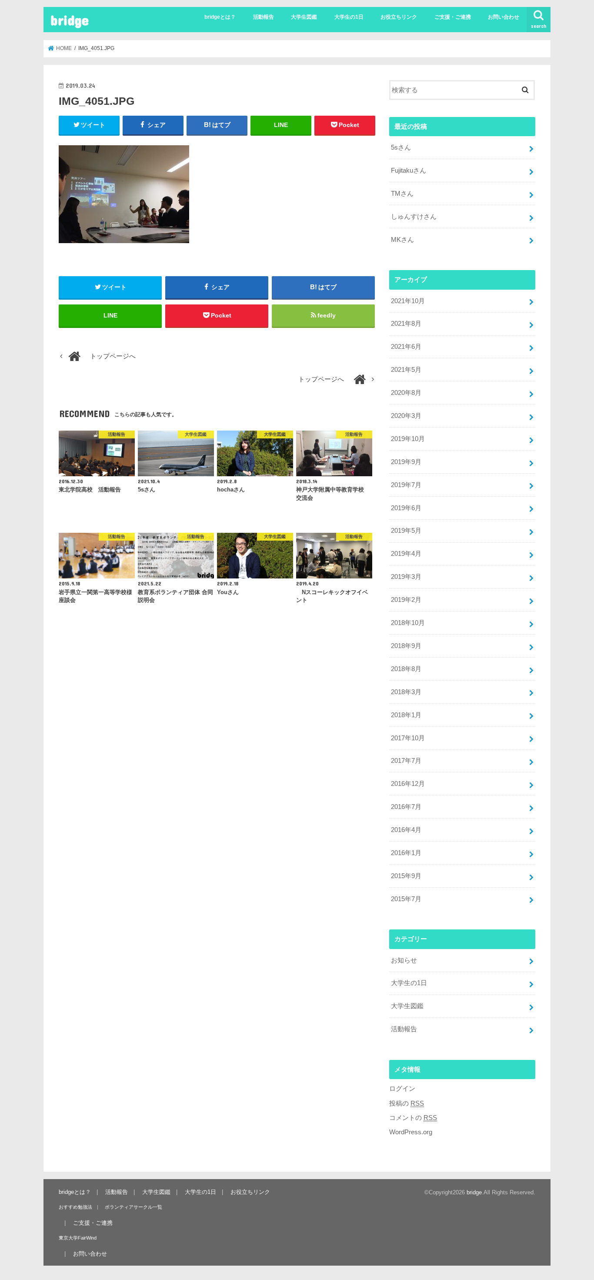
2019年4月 (406, 553)
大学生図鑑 (304, 17)
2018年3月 (406, 691)
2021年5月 (406, 369)
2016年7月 (406, 806)
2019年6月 (406, 508)
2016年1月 (406, 852)
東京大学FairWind (78, 1237)
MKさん (402, 239)
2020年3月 (406, 415)
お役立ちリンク (398, 17)
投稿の (406, 1103)
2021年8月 (406, 323)
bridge (69, 19)
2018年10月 (408, 622)
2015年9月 (406, 875)
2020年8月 (406, 392)
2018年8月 (406, 668)
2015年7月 (406, 899)
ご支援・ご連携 (452, 17)
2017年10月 (408, 738)
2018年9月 (406, 645)
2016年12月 (408, 783)
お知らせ (404, 960)
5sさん (401, 147)
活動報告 (263, 17)
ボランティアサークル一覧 (133, 1207)
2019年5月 (406, 530)
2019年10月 (408, 438)
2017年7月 (406, 760)
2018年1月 (406, 715)
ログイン (402, 1088)
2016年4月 (406, 829)
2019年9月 (406, 461)
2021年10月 (408, 300)
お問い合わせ (503, 17)
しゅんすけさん (414, 216)
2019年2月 (406, 599)
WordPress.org (410, 1132)
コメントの (413, 1117)
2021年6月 (406, 346)
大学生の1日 (349, 17)
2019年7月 (406, 484)
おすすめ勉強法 (75, 1207)
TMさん (402, 193)
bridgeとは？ (220, 17)
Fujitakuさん (408, 170)
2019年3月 (406, 576)
